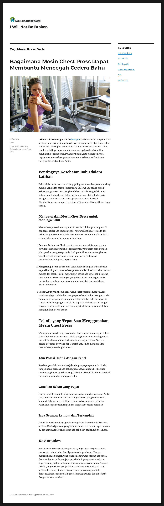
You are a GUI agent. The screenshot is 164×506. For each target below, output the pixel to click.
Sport (12, 143)
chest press (76, 139)
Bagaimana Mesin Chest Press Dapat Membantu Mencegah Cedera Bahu (59, 64)
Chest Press (14, 146)
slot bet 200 (122, 80)
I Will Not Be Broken (29, 27)
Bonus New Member (126, 69)
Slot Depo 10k (123, 64)
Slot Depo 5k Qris (125, 53)
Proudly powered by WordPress (41, 495)
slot (119, 75)
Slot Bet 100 (122, 59)
